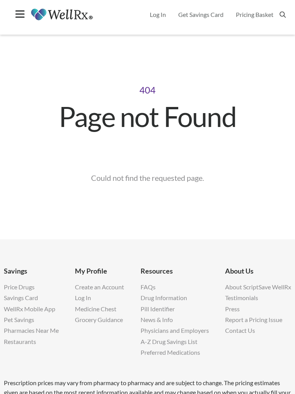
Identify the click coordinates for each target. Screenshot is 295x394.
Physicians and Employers (175, 330)
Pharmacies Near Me (31, 330)
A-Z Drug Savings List (169, 341)
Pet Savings (19, 319)
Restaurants (20, 341)
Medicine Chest (95, 308)
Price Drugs (19, 286)
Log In (83, 297)
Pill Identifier (158, 308)
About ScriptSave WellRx (258, 286)
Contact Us (240, 330)
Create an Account (99, 286)
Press (232, 308)
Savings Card (21, 297)
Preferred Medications (170, 352)
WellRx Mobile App (29, 308)
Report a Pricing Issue (253, 319)
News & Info (157, 319)
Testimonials (241, 297)
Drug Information (164, 297)
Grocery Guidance (99, 319)
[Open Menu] (20, 15)
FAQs (148, 286)
